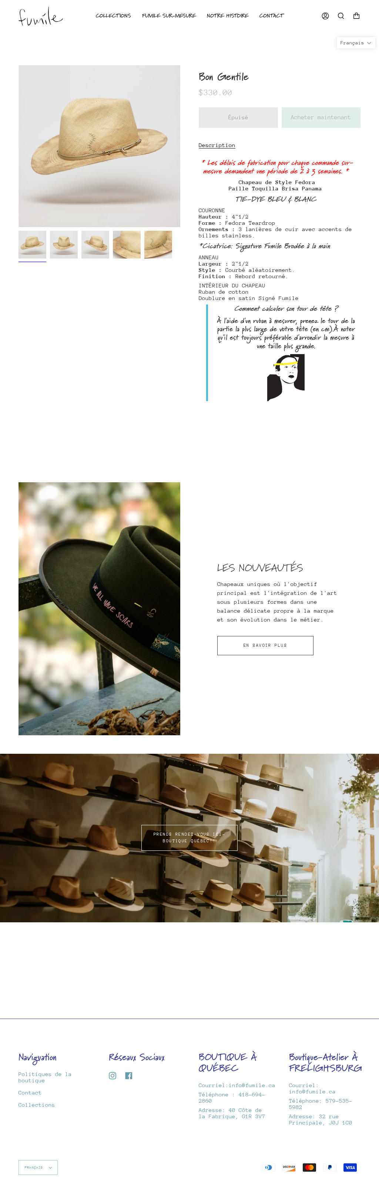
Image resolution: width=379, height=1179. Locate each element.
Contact (30, 1092)
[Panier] (356, 15)
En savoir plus (265, 645)
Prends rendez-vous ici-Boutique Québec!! (189, 837)
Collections (37, 1105)
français (35, 1167)
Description (217, 145)
